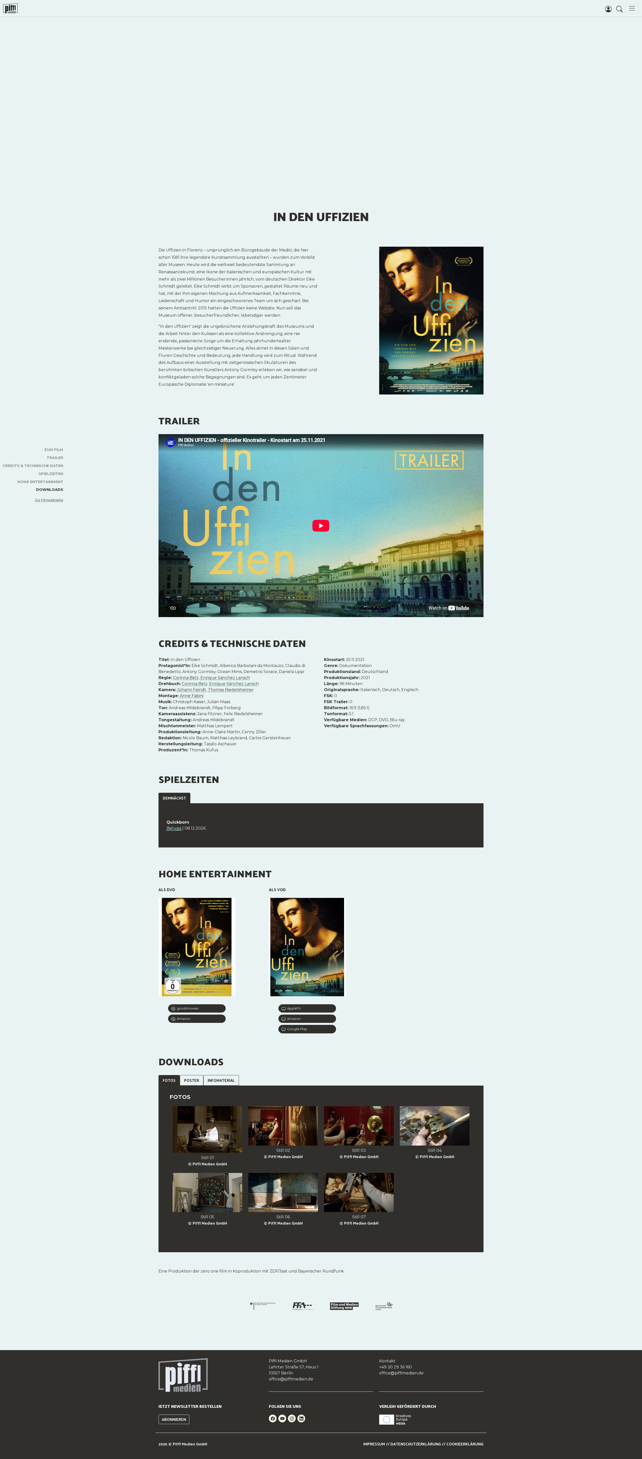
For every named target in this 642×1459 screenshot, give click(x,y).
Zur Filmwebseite (49, 500)
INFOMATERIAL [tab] (221, 1080)
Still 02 (283, 1150)
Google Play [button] (296, 1029)
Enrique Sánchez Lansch (225, 677)
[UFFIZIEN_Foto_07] (359, 1193)
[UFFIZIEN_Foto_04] (434, 1126)
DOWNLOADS (49, 489)
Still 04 (435, 1150)
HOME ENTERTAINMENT (40, 482)
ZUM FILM (53, 449)
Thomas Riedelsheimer (231, 689)
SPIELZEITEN (51, 474)
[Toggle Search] (619, 8)
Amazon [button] (182, 1019)
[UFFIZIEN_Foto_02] (283, 1126)
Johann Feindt (191, 689)
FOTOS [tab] (169, 1080)
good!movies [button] (186, 1008)
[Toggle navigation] (632, 8)
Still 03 (359, 1150)
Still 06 (283, 1217)
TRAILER (55, 457)
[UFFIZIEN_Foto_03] (359, 1126)
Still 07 (359, 1217)
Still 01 (207, 1157)
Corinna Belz (186, 677)
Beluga (174, 828)
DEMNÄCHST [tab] (174, 798)
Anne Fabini (191, 695)
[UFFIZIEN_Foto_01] (207, 1130)
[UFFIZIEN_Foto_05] (207, 1193)
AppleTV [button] (293, 1008)
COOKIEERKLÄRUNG (465, 1443)
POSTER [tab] (191, 1080)
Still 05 (207, 1217)
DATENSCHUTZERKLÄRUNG (415, 1443)
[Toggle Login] (608, 8)
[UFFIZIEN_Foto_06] (283, 1193)
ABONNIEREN (174, 1419)
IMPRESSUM (374, 1443)
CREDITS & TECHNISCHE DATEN (33, 465)
